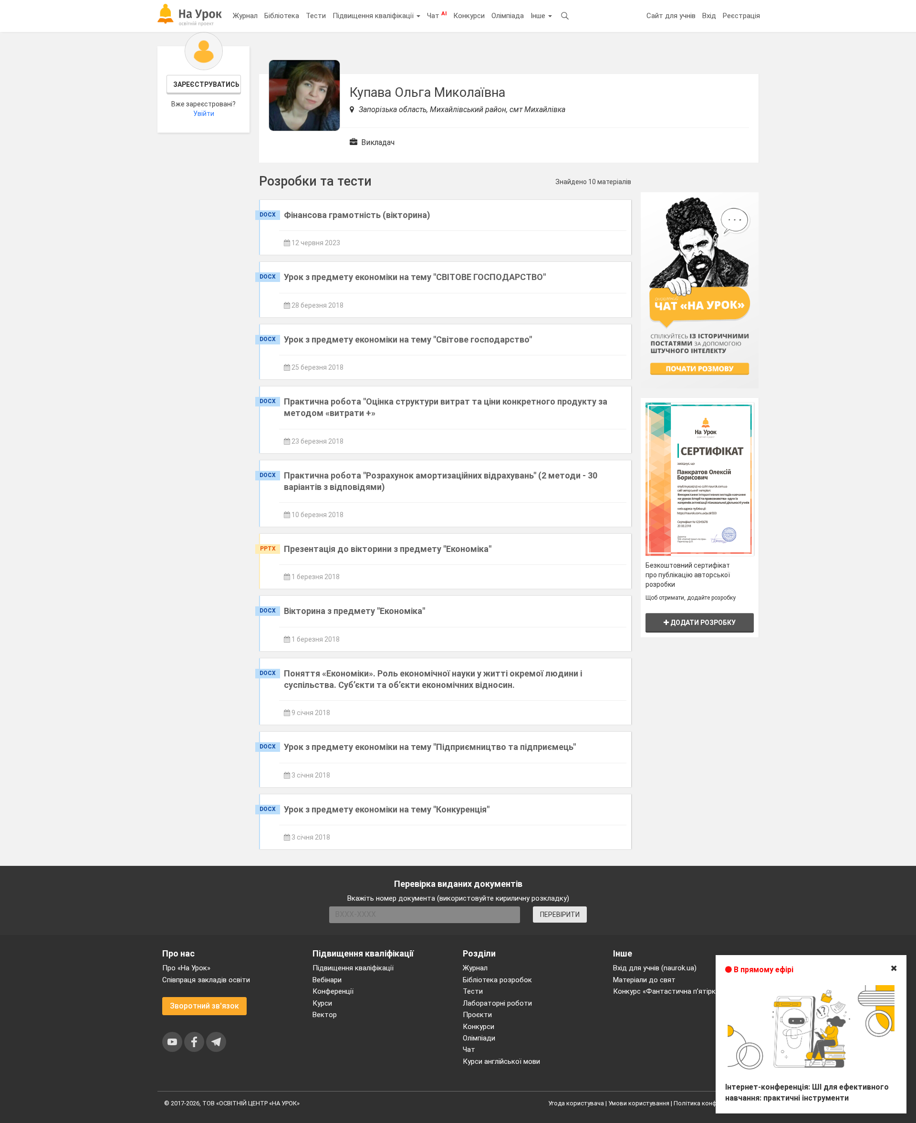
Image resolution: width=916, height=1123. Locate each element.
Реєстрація (741, 15)
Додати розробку (702, 622)
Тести (316, 15)
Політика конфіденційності (713, 1103)
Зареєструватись (206, 84)
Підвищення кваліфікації (374, 15)
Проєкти (477, 1014)
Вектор (324, 1014)
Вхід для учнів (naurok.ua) (655, 968)
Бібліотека (281, 15)
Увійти (203, 113)
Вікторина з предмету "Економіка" (354, 611)
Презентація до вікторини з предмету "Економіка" (387, 549)
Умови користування (638, 1103)
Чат (437, 15)
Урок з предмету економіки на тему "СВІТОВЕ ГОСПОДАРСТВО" (415, 277)
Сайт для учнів (671, 15)
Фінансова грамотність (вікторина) (357, 215)
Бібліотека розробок (497, 980)
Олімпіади (479, 1038)
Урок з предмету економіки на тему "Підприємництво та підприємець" (430, 747)
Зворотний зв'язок (204, 1005)
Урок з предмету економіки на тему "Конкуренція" (386, 809)
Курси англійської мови (501, 1061)
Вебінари (327, 980)
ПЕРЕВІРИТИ (560, 914)
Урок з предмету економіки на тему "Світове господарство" (408, 339)
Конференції (333, 991)
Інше (539, 15)
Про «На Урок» (186, 968)
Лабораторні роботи (497, 1003)
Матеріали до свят (644, 980)
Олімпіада (507, 15)
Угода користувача (576, 1103)
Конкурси (469, 15)
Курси (322, 1003)
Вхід (709, 15)
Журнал (245, 15)
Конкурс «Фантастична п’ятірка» (668, 991)
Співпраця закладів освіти (206, 980)
